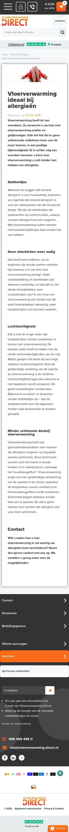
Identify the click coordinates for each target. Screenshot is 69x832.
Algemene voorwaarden (28, 808)
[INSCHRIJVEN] (49, 690)
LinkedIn (13, 758)
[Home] (8, 6)
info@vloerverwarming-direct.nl (34, 747)
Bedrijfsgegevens (14, 626)
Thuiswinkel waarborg (33, 787)
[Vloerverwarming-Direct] (16, 21)
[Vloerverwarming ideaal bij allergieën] (34, 78)
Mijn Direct (21, 6)
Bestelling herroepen (16, 671)
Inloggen (8, 656)
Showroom (9, 613)
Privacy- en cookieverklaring (16, 723)
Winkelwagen (60, 6)
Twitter (22, 758)
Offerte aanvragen (61, 23)
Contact (7, 600)
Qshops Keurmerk (60, 773)
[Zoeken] (62, 32)
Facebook (5, 758)
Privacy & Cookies (54, 808)
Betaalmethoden (30, 773)
